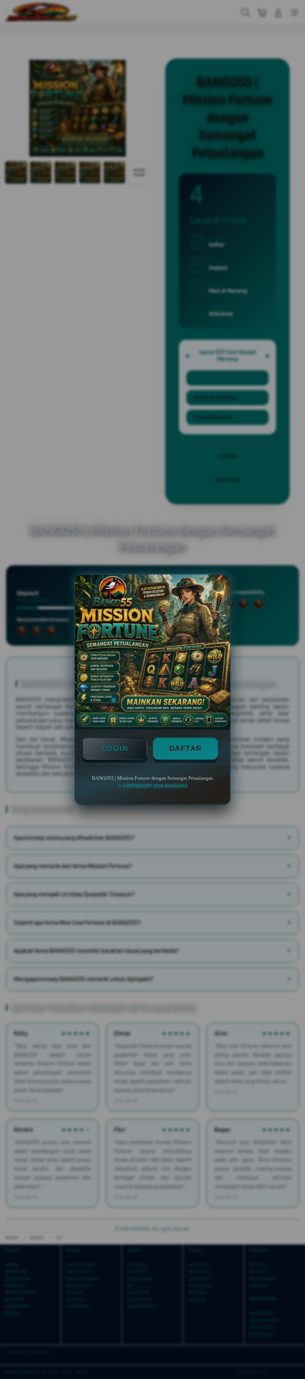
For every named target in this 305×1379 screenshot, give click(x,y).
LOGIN (115, 748)
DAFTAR (185, 748)
